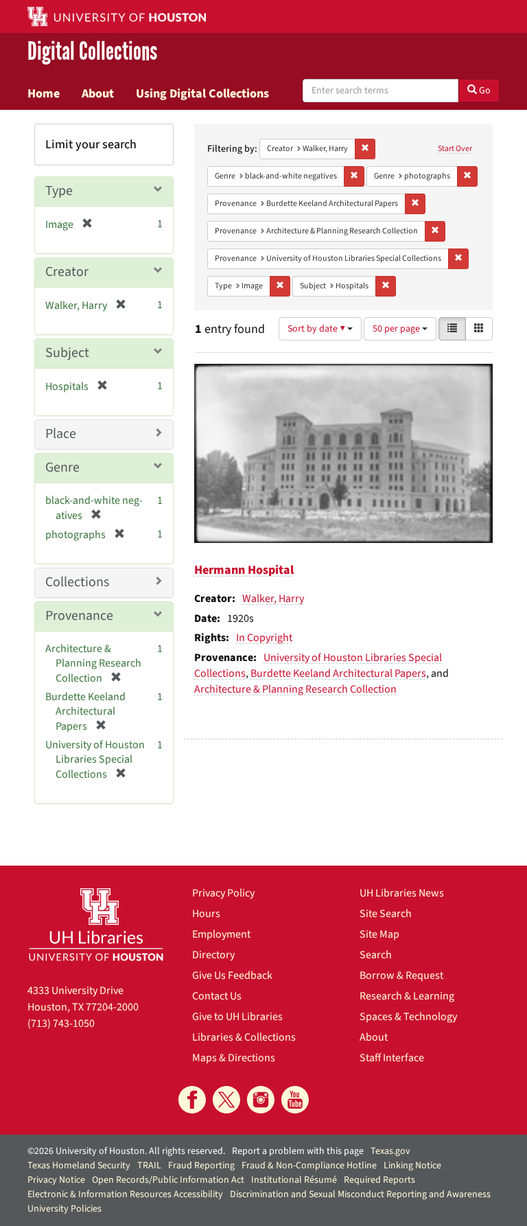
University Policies (64, 1209)
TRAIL (149, 1165)
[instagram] (260, 1099)
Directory (213, 954)
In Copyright (264, 637)
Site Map (379, 934)
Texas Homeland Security (78, 1165)
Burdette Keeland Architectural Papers (338, 673)
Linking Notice (412, 1165)
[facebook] (192, 1099)
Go (484, 90)
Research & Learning (407, 996)
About (98, 93)
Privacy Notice (56, 1180)
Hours (206, 913)
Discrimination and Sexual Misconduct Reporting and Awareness (360, 1194)
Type (59, 190)
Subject (67, 352)
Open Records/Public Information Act (168, 1180)
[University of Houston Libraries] (96, 924)
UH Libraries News (402, 893)
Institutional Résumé (294, 1180)
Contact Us (217, 996)
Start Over (455, 148)
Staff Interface (392, 1057)
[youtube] (295, 1099)
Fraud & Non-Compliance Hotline (309, 1165)
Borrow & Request (401, 975)
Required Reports (379, 1180)
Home (43, 93)
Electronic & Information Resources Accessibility (125, 1194)
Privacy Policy (223, 893)
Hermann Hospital (244, 570)
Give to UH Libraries (237, 1016)
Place (60, 433)
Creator (67, 271)
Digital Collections (92, 52)
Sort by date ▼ (317, 329)
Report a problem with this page (298, 1151)
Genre (62, 467)
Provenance (79, 615)
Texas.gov (390, 1151)
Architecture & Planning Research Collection (295, 689)
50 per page (397, 329)
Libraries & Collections (244, 1037)
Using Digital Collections (202, 93)
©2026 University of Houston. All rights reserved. (126, 1151)
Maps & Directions (233, 1057)
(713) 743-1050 (61, 1023)
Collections (77, 582)
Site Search (386, 913)
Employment (221, 934)
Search (376, 954)
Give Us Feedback (232, 975)
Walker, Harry (273, 598)
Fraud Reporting (201, 1165)
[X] (226, 1099)
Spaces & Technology (408, 1016)
